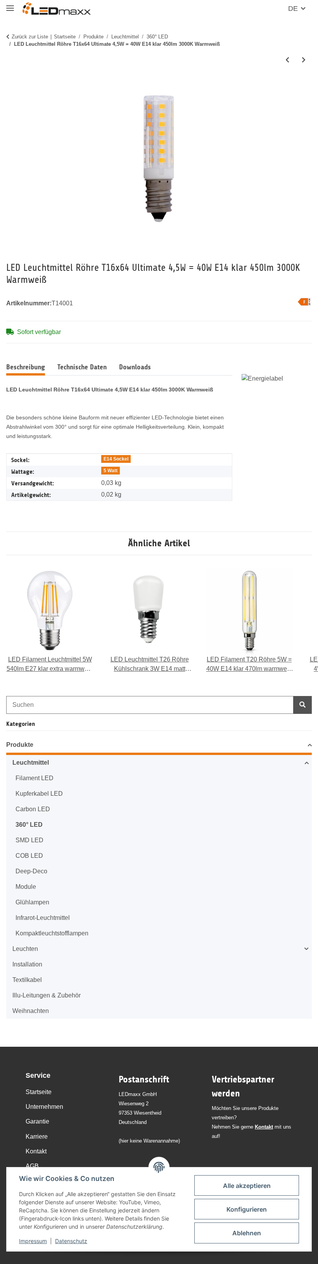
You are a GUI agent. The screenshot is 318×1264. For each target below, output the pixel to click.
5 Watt (111, 470)
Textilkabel (27, 980)
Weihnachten (30, 1011)
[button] (159, 746)
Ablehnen (246, 1233)
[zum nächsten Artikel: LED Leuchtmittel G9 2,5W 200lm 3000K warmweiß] (304, 60)
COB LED (29, 855)
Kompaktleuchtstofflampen (52, 933)
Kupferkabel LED (39, 793)
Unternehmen (44, 1106)
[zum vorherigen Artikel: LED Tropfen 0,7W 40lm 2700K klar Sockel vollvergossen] (287, 60)
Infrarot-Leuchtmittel (43, 917)
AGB (32, 1166)
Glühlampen (32, 902)
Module (26, 886)
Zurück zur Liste (30, 37)
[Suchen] (302, 705)
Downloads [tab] (135, 367)
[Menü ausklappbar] (10, 5)
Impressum (33, 1241)
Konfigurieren (246, 1209)
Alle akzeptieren (247, 1186)
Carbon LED (33, 809)
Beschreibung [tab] (25, 367)
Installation (27, 964)
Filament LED (35, 778)
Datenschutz (71, 1241)
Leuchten (25, 948)
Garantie (37, 1121)
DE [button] (293, 8)
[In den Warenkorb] (12, 86)
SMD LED (29, 840)
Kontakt (36, 1151)
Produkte (19, 744)
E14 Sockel (116, 459)
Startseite (39, 1092)
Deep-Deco (31, 871)
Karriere (37, 1136)
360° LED (29, 824)
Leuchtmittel (30, 762)
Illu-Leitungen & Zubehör (46, 995)
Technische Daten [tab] (82, 367)
